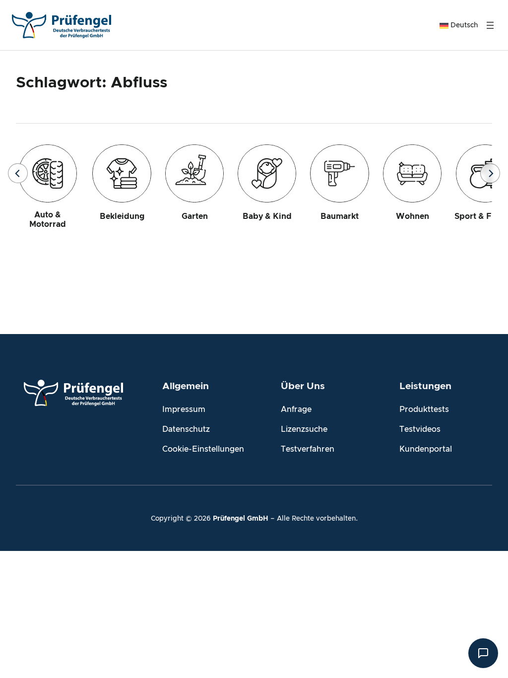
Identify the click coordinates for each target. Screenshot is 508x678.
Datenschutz (186, 429)
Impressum (183, 409)
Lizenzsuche (304, 429)
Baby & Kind (267, 216)
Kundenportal (425, 449)
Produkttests (424, 409)
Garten (195, 216)
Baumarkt (339, 216)
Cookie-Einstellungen (203, 449)
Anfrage (296, 409)
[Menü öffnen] (490, 25)
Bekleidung (122, 216)
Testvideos (420, 429)
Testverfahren (307, 449)
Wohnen (412, 216)
